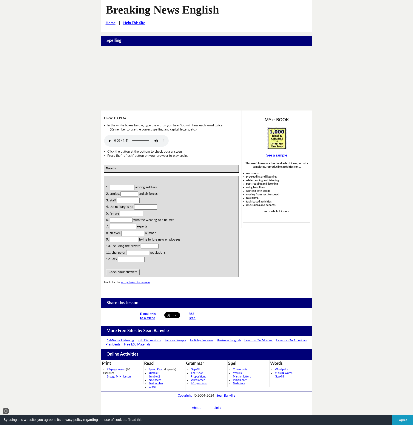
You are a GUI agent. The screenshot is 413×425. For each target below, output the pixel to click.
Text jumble (156, 383)
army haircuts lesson (135, 282)
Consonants (240, 369)
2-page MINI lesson (119, 376)
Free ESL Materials (137, 344)
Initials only (240, 380)
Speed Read (156, 369)
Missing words (284, 373)
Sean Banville (225, 395)
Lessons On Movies (258, 340)
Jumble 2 (154, 376)
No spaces (155, 380)
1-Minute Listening (120, 340)
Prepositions (198, 376)
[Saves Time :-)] (276, 138)
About (196, 408)
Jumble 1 (154, 373)
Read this (135, 420)
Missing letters (242, 376)
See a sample (276, 155)
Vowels (237, 373)
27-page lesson (116, 369)
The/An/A (197, 373)
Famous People (175, 340)
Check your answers (123, 272)
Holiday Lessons (201, 340)
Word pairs (281, 369)
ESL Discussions (149, 340)
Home (111, 23)
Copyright (185, 395)
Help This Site (134, 23)
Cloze (152, 387)
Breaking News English (162, 9)
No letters (239, 383)
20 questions (199, 383)
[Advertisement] (206, 78)
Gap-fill (195, 369)
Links (217, 408)
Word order (198, 380)
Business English (229, 340)
